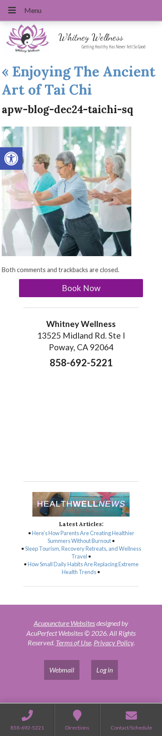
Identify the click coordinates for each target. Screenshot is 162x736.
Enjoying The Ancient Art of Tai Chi (79, 80)
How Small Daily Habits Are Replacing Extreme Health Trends (83, 568)
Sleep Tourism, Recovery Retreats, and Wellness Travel (83, 552)
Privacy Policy (113, 642)
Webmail (61, 670)
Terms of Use (73, 642)
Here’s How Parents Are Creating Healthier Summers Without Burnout (83, 537)
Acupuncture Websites (64, 623)
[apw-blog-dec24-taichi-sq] (66, 253)
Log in (104, 670)
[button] (11, 158)
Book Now (81, 288)
